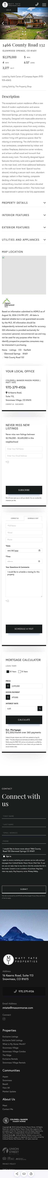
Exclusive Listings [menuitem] (10, 1036)
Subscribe (24, 490)
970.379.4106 (26, 991)
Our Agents (19, 404)
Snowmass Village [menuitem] (10, 1048)
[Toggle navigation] (44, 4)
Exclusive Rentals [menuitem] (10, 1059)
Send (24, 889)
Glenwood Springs (12, 353)
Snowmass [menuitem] (7, 1080)
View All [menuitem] (6, 1088)
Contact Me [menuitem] (8, 1109)
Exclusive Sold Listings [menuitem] (13, 1040)
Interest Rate (12, 703)
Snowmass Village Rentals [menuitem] (14, 1062)
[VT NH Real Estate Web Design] (24, 1151)
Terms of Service (16, 640)
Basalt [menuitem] (5, 1084)
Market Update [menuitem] (9, 1091)
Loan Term (11, 666)
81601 (25, 353)
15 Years (24, 671)
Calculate (24, 719)
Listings (12, 350)
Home (4, 350)
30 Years (13, 671)
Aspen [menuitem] (5, 1076)
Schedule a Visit (33, 518)
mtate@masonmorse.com (18, 1007)
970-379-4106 (16, 387)
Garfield (27, 350)
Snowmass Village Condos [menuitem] (14, 1051)
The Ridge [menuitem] (7, 1055)
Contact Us (10, 404)
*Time (8, 556)
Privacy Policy (37, 480)
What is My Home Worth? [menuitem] (14, 1044)
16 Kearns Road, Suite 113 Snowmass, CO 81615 (18, 977)
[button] (4, 23)
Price (8, 681)
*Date (8, 546)
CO (20, 350)
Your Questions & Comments (17, 567)
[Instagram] (4, 1019)
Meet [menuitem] (5, 1105)
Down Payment (13, 692)
